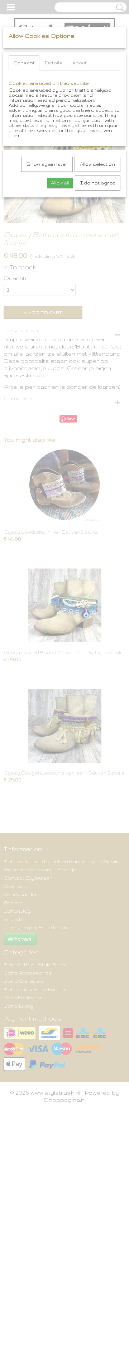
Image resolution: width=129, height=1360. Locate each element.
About (79, 62)
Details (53, 62)
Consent (24, 62)
